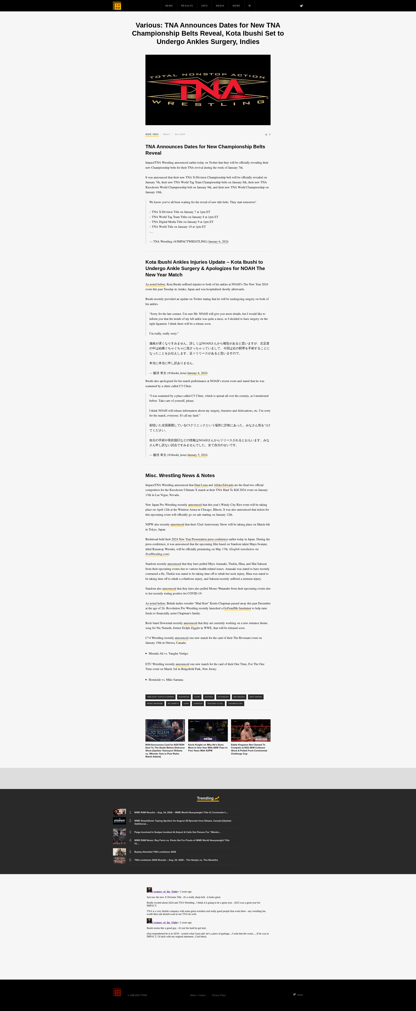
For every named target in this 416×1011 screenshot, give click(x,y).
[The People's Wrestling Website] (117, 6)
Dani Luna (201, 485)
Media (220, 6)
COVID (197, 697)
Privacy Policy (219, 995)
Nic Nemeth (173, 703)
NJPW (186, 703)
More (236, 6)
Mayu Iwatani (256, 697)
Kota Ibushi (223, 697)
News (169, 6)
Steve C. (166, 134)
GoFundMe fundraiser (237, 608)
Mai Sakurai (239, 697)
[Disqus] (208, 926)
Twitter (300, 995)
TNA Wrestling (235, 703)
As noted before (155, 284)
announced (195, 504)
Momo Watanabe (155, 703)
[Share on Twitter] (266, 134)
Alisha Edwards (224, 485)
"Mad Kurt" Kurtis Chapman (160, 697)
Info (204, 6)
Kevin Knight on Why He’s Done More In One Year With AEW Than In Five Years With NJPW (208, 747)
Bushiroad (184, 697)
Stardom (198, 703)
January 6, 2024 (218, 241)
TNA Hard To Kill (215, 703)
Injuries (209, 697)
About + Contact (198, 995)
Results (187, 6)
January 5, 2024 (197, 455)
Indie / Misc (152, 134)
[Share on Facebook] (270, 134)
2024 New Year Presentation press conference (200, 539)
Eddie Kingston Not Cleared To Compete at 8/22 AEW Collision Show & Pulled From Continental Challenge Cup (249, 749)
